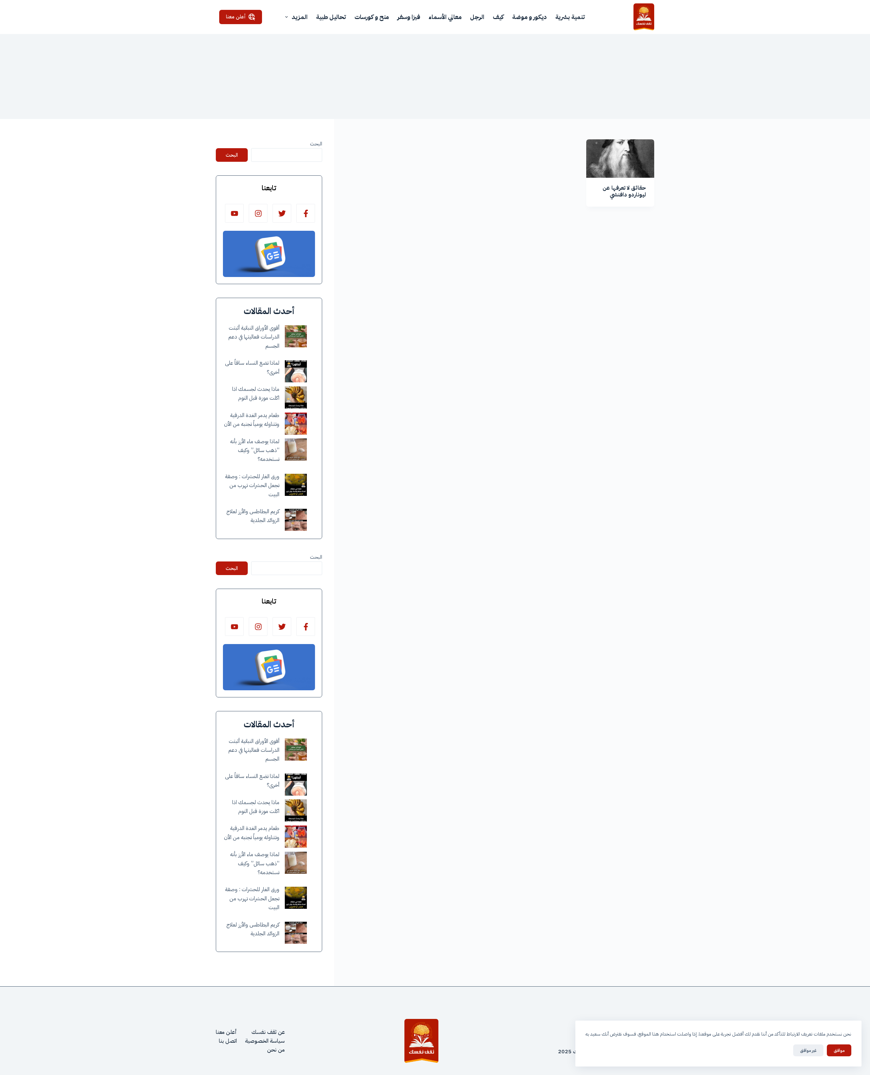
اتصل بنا (228, 1041)
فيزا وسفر (408, 16)
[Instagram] (258, 213)
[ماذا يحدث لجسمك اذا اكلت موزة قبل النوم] (296, 397)
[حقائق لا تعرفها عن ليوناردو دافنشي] (620, 158)
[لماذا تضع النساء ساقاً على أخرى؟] (296, 371)
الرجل (477, 16)
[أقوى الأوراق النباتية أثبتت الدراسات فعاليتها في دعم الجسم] (296, 336)
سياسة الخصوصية (265, 1041)
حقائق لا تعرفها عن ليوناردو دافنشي (624, 191)
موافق (839, 1050)
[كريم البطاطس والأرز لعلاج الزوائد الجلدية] (296, 520)
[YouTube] (234, 213)
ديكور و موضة (529, 16)
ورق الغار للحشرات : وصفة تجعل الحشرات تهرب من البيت (252, 485)
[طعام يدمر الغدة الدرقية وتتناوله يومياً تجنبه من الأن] (296, 424)
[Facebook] (305, 213)
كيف (498, 16)
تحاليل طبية (331, 16)
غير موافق (808, 1050)
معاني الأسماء (445, 16)
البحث (316, 144)
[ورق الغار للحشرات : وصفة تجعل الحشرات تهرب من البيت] (296, 485)
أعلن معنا (236, 16)
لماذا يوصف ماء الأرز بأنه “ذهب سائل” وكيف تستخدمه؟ (254, 450)
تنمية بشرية (570, 16)
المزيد (300, 16)
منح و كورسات (371, 16)
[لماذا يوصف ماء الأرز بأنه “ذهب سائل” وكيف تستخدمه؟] (296, 449)
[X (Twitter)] (282, 213)
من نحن (276, 1050)
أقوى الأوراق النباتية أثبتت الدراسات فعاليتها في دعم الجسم (253, 337)
